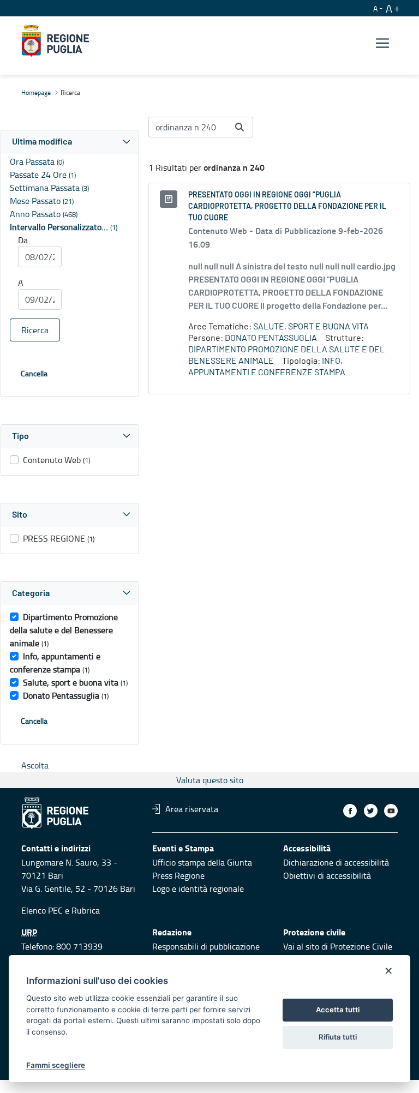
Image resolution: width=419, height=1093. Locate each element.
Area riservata (191, 809)
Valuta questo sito (209, 780)
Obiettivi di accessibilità (327, 875)
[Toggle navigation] (382, 42)
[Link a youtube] (391, 811)
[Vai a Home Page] (55, 41)
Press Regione (178, 875)
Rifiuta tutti (338, 1036)
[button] (70, 142)
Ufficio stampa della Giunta (202, 862)
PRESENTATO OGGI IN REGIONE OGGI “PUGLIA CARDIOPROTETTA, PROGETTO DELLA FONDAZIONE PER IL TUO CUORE (287, 206)
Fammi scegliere (55, 1065)
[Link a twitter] (371, 811)
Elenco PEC (42, 910)
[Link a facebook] (350, 811)
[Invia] (239, 127)
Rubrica (85, 910)
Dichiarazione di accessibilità (336, 862)
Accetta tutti (338, 1009)
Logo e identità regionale (198, 888)
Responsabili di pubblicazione (206, 946)
